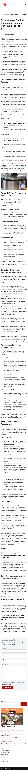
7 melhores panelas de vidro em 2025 (9, 737)
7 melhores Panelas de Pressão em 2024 (18, 160)
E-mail (4, 654)
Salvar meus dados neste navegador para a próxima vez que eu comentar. (13, 683)
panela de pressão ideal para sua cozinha (16, 427)
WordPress (10, 768)
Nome (4, 648)
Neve (2, 768)
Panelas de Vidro (4, 761)
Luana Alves (5, 28)
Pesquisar (3, 701)
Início (2, 14)
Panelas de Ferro (4, 754)
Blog (2, 748)
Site (3, 659)
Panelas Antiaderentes (5, 750)
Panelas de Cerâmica (5, 752)
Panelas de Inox (4, 756)
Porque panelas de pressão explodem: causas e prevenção (13, 743)
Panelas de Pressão (5, 759)
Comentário (5, 664)
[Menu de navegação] (25, 5)
